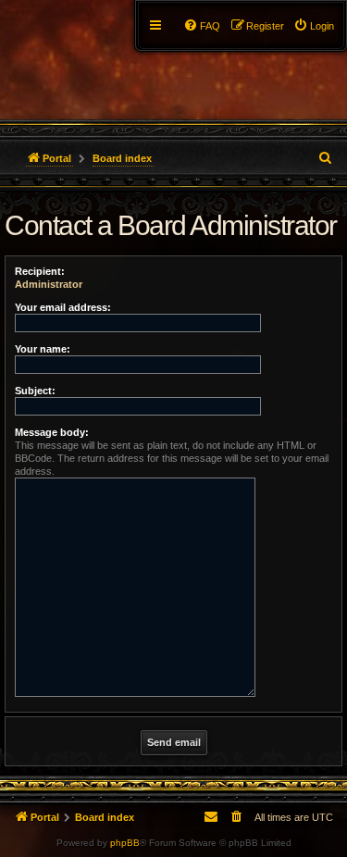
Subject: (35, 390)
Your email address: (63, 307)
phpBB (125, 843)
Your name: (42, 348)
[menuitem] (313, 26)
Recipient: (40, 271)
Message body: (52, 432)
